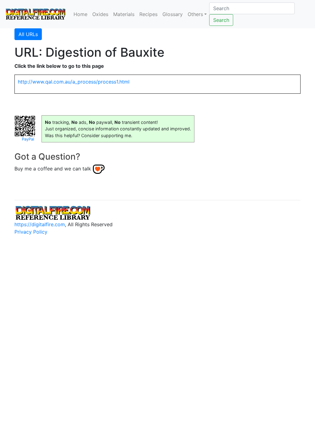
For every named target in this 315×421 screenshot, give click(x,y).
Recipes (148, 14)
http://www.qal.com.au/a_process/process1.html (74, 82)
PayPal (28, 139)
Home (80, 14)
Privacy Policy (30, 232)
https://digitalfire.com (39, 224)
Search (221, 20)
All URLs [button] (28, 34)
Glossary (172, 14)
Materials (123, 14)
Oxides (100, 14)
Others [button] (195, 14)
